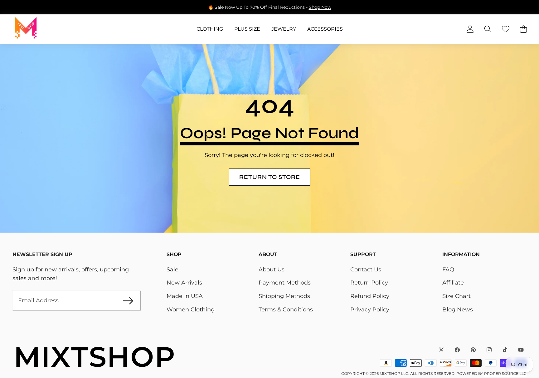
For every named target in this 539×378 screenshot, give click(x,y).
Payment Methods (285, 282)
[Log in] (470, 29)
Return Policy (369, 282)
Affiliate (453, 282)
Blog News (457, 309)
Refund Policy (369, 296)
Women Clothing (191, 309)
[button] (24, 7)
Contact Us (365, 269)
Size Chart (456, 296)
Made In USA (185, 296)
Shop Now (320, 7)
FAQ (448, 269)
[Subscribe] (128, 300)
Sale (172, 269)
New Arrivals (184, 282)
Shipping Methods (284, 296)
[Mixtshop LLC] (25, 29)
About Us (271, 269)
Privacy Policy (369, 309)
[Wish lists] (505, 29)
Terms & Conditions (286, 309)
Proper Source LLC (505, 373)
